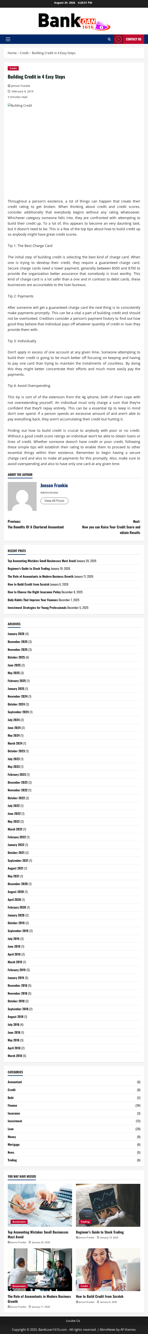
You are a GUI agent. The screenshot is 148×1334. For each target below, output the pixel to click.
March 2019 (15, 962)
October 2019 (16, 923)
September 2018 (18, 1009)
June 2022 (14, 813)
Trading (12, 1160)
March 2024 (15, 743)
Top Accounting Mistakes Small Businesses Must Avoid (42, 560)
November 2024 (18, 696)
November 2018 (17, 993)
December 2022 (18, 782)
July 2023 (14, 759)
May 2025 (14, 672)
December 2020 (18, 883)
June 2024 (14, 727)
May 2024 (14, 735)
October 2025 (16, 657)
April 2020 (14, 899)
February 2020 (17, 907)
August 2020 (16, 891)
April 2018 (14, 1048)
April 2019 (14, 954)
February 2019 (17, 969)
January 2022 (16, 844)
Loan (10, 1128)
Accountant (15, 1082)
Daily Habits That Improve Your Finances (33, 600)
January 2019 (16, 977)
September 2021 (18, 860)
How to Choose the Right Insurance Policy (34, 592)
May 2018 (13, 1040)
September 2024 (18, 712)
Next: (111, 527)
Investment (15, 1121)
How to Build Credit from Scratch (28, 584)
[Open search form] (109, 39)
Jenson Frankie (20, 86)
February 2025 (17, 680)
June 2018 (14, 1032)
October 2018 (16, 1001)
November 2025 (18, 649)
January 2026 (16, 633)
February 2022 (17, 837)
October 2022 (16, 798)
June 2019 (14, 946)
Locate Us (73, 1321)
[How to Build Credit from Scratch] (108, 1269)
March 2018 (15, 1055)
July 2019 (13, 938)
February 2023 (17, 774)
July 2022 (14, 805)
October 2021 (16, 852)
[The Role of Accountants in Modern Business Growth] (40, 1269)
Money (12, 1136)
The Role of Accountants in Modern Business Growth (40, 576)
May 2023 (14, 766)
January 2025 (16, 688)
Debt (11, 1097)
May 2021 (13, 876)
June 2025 (14, 665)
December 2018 (17, 985)
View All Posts (54, 501)
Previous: (36, 524)
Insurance (14, 1113)
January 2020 (16, 915)
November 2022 (18, 790)
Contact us (133, 39)
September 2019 (18, 930)
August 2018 (15, 1016)
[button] (8, 39)
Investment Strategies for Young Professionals (37, 607)
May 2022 (14, 821)
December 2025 (18, 641)
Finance (12, 1105)
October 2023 (16, 751)
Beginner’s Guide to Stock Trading (29, 568)
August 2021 (15, 868)
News (11, 1152)
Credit (13, 68)
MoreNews (107, 1329)
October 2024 (16, 704)
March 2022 (15, 829)
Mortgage (14, 1144)
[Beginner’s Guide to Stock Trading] (108, 1205)
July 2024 (14, 719)
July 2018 (13, 1024)
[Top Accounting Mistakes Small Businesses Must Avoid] (40, 1205)
